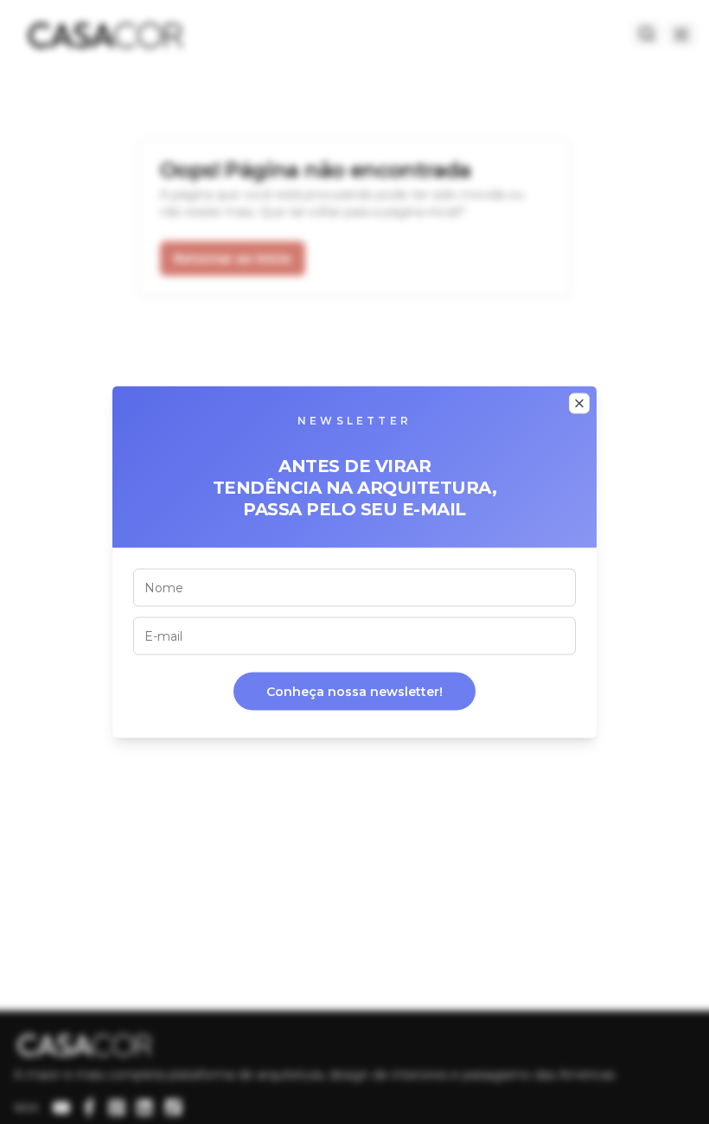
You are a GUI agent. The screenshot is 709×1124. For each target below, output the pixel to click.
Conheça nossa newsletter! (354, 691)
